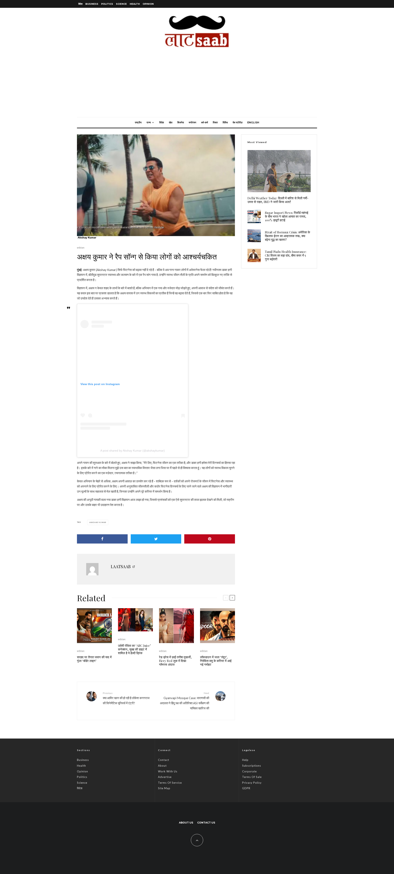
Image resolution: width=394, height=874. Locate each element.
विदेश (80, 3)
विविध (225, 122)
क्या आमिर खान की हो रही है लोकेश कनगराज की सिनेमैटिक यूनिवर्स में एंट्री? (126, 698)
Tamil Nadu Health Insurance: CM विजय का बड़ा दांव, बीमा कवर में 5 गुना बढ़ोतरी (285, 255)
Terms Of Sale (252, 777)
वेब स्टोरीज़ (237, 122)
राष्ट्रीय (138, 122)
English (253, 122)
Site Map (164, 788)
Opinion (148, 3)
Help (245, 760)
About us (186, 822)
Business (91, 3)
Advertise (165, 777)
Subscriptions (251, 765)
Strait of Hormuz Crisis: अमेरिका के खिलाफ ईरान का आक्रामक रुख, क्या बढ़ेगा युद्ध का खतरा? (287, 235)
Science (121, 3)
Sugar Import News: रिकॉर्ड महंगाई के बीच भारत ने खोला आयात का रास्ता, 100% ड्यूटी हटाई (286, 216)
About (162, 765)
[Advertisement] (197, 86)
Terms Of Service (170, 782)
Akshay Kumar (98, 522)
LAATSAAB (121, 566)
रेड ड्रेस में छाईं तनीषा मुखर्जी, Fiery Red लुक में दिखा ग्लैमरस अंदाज (175, 660)
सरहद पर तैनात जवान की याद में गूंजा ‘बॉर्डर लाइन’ (94, 659)
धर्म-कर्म (204, 122)
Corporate (249, 771)
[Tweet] (156, 539)
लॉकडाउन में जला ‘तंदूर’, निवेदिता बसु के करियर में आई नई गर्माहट (215, 660)
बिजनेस (180, 122)
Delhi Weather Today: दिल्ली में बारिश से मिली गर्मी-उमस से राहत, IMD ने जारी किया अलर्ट (277, 200)
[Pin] (209, 539)
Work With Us (167, 771)
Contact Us (206, 822)
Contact (163, 760)
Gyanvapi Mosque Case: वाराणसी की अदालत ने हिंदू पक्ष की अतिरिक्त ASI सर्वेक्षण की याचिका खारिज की (184, 701)
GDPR (246, 788)
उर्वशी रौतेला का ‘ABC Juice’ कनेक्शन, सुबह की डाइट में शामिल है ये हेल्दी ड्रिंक (134, 649)
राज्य (149, 122)
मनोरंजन (192, 122)
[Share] (102, 539)
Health (135, 3)
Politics (107, 3)
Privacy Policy (252, 782)
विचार (215, 122)
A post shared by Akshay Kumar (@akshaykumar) (132, 450)
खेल (170, 122)
